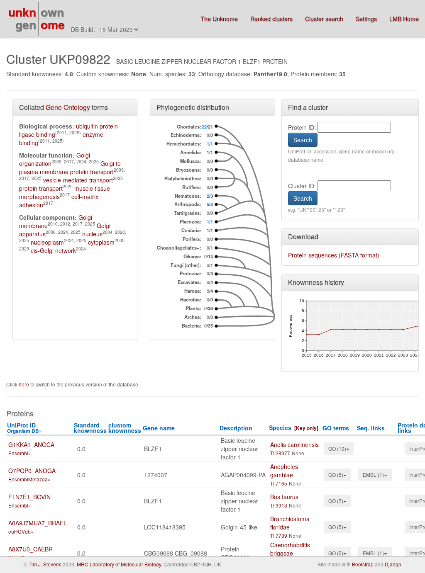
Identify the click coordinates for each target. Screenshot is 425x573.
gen (25, 24)
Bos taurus (284, 497)
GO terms (335, 428)
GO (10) (337, 448)
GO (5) (335, 474)
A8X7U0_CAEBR (30, 549)
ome (53, 24)
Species (280, 427)
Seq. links (371, 428)
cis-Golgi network (53, 250)
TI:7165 (278, 483)
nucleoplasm (47, 242)
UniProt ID (24, 428)
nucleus (92, 234)
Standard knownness (90, 428)
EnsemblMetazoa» (29, 479)
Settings (366, 19)
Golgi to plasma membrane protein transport (70, 167)
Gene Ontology (68, 107)
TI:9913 (278, 505)
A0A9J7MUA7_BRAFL (37, 523)
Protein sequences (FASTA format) (333, 255)
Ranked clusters (271, 19)
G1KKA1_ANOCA (31, 444)
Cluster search (324, 19)
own (52, 11)
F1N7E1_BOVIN (29, 497)
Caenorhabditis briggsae (290, 549)
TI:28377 (280, 452)
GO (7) (335, 500)
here (24, 384)
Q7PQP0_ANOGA (32, 470)
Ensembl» (19, 452)
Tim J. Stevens (45, 564)
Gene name (159, 428)
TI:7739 (278, 535)
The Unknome (219, 19)
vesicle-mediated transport (78, 180)
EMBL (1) (373, 474)
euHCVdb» (21, 531)
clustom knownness (124, 428)
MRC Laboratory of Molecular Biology (119, 564)
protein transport (41, 188)
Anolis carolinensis (294, 444)
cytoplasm (101, 242)
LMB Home (404, 19)
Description (236, 428)
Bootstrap (363, 564)
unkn (22, 11)
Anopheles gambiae (284, 470)
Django (393, 564)
